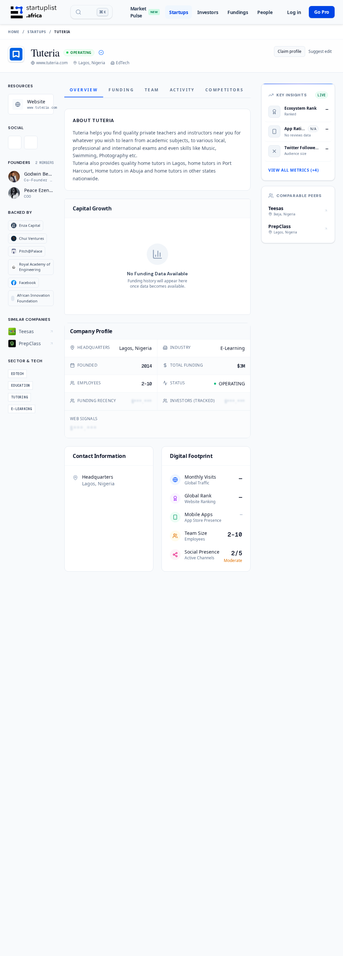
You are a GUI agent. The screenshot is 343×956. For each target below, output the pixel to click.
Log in (294, 12)
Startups (178, 12)
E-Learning (232, 348)
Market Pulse (144, 12)
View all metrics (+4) (293, 170)
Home (13, 31)
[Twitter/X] (14, 142)
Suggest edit (320, 51)
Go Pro (321, 12)
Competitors (224, 90)
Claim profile (289, 51)
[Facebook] (31, 142)
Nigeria (143, 348)
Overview (84, 90)
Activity (182, 90)
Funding (121, 90)
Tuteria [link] (62, 31)
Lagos (125, 348)
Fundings (237, 12)
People (264, 12)
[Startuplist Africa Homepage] (34, 12)
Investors (207, 12)
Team (152, 90)
